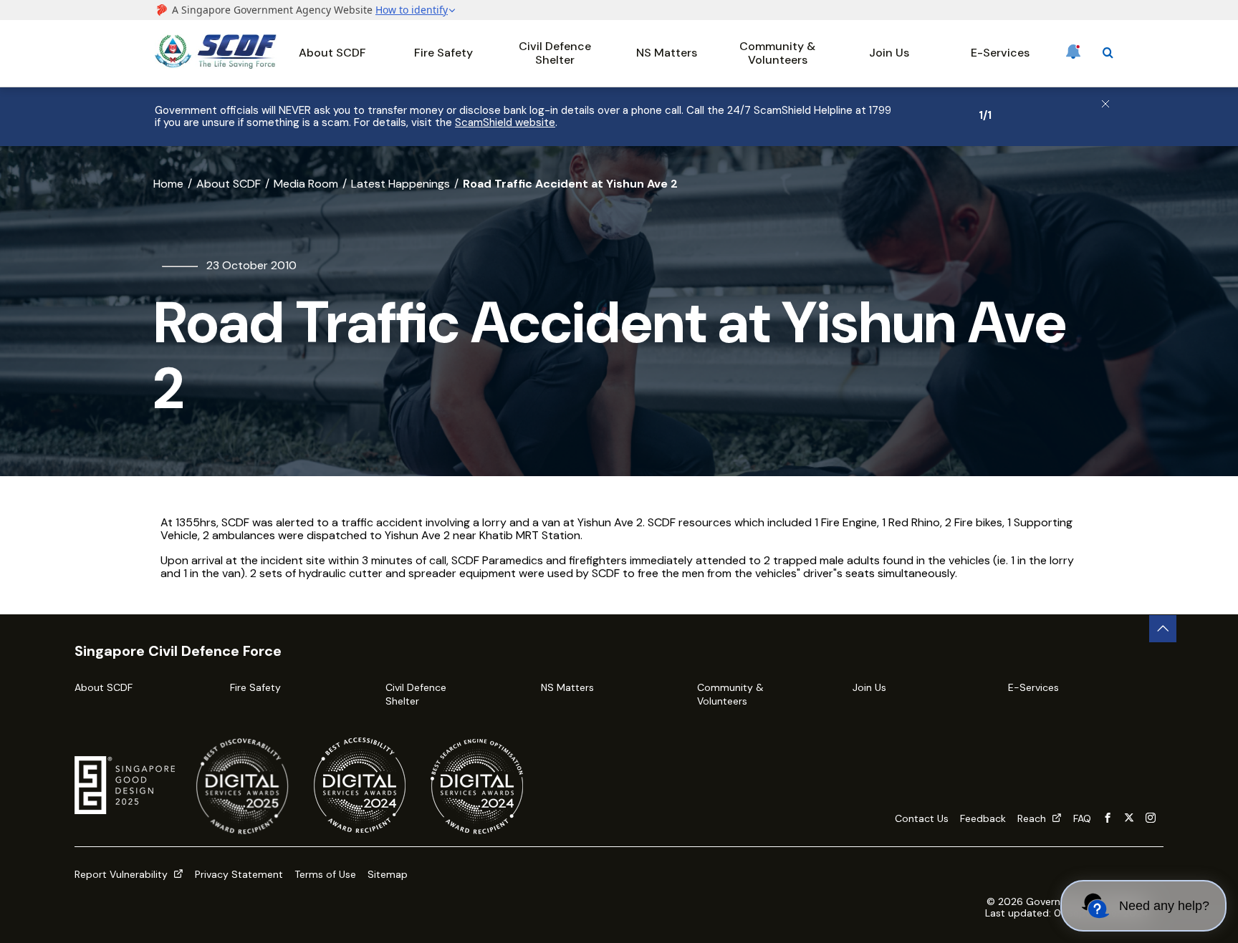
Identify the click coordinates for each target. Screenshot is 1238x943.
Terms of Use (325, 874)
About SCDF (332, 52)
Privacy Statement (239, 874)
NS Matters (666, 52)
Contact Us (922, 818)
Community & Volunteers (777, 53)
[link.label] (1107, 818)
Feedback (983, 818)
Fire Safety (443, 52)
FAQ (1082, 818)
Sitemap (388, 874)
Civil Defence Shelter (555, 53)
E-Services (1000, 52)
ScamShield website (505, 122)
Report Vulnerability (123, 874)
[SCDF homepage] (216, 64)
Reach (1033, 818)
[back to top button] (1163, 628)
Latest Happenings (400, 183)
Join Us (889, 52)
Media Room (306, 183)
